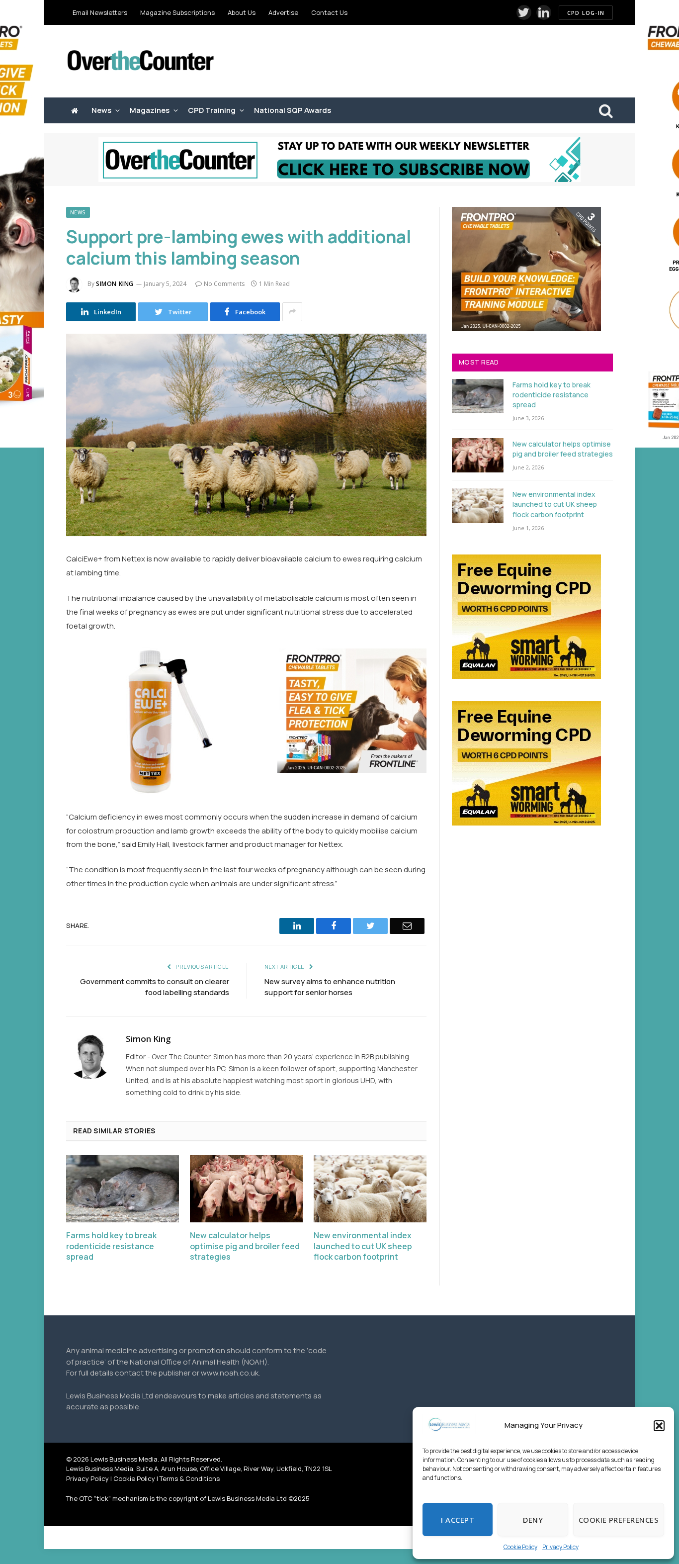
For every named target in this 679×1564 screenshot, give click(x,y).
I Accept (457, 1520)
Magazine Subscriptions (177, 12)
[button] (659, 1426)
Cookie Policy (520, 1547)
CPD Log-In (585, 12)
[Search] (605, 110)
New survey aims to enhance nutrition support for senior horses (329, 987)
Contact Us (329, 12)
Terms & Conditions (190, 1478)
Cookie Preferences (619, 1520)
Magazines (150, 110)
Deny (533, 1520)
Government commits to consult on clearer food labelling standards (154, 987)
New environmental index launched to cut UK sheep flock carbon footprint (363, 1246)
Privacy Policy (560, 1547)
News (101, 110)
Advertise (283, 12)
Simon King (115, 283)
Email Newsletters (100, 12)
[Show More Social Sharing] (292, 311)
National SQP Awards (292, 110)
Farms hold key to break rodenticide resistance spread (111, 1246)
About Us (241, 12)
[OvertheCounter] (140, 61)
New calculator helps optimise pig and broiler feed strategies (245, 1246)
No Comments (224, 283)
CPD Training (212, 110)
